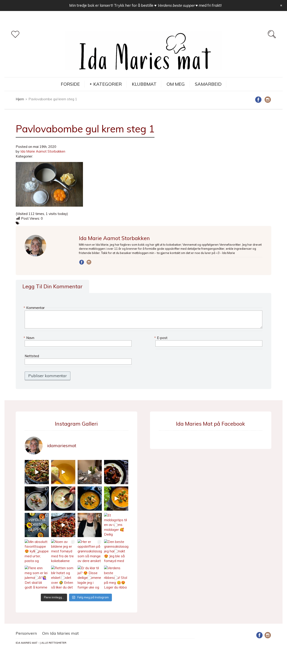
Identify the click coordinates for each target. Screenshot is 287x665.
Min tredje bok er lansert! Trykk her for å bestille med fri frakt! (145, 5)
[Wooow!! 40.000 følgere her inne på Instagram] (90, 525)
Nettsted (32, 356)
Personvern (26, 633)
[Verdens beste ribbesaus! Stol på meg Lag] (116, 578)
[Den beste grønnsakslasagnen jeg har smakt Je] (116, 551)
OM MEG (176, 84)
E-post (161, 338)
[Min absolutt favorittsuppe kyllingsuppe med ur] (37, 551)
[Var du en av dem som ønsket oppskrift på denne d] (37, 498)
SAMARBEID (208, 84)
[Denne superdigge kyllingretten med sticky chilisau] (63, 525)
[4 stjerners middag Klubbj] (90, 472)
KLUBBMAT (144, 84)
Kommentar (35, 308)
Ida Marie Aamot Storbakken (42, 151)
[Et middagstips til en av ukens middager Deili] (116, 525)
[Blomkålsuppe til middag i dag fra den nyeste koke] (63, 472)
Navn (29, 338)
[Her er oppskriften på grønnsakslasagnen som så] (90, 551)
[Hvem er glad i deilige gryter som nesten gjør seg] (116, 472)
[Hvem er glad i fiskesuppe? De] (63, 498)
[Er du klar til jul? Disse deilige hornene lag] (90, 578)
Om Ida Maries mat (60, 633)
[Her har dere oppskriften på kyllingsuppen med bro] (90, 498)
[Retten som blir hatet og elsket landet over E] (63, 578)
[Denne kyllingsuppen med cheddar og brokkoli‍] (116, 498)
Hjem (20, 99)
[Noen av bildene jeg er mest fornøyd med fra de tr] (63, 551)
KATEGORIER (107, 84)
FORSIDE (70, 84)
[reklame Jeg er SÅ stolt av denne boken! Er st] (37, 525)
